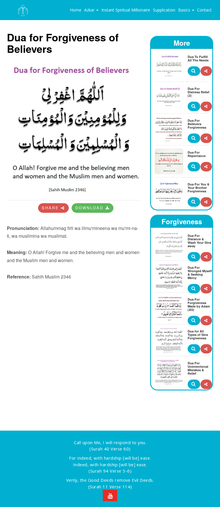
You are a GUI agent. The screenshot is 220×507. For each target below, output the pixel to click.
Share (51, 207)
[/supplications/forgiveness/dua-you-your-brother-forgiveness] (206, 202)
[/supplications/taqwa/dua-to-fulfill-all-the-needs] (206, 71)
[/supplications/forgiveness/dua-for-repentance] (206, 166)
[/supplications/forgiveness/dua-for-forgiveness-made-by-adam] (206, 320)
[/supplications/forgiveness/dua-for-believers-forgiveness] (206, 138)
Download (90, 207)
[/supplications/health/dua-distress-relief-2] (206, 106)
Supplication (164, 10)
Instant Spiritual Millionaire (125, 10)
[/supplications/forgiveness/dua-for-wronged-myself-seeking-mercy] (206, 288)
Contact (204, 10)
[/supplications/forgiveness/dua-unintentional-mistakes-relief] (206, 384)
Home (75, 10)
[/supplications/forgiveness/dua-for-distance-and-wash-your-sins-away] (206, 257)
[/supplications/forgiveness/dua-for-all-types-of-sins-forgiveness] (206, 349)
